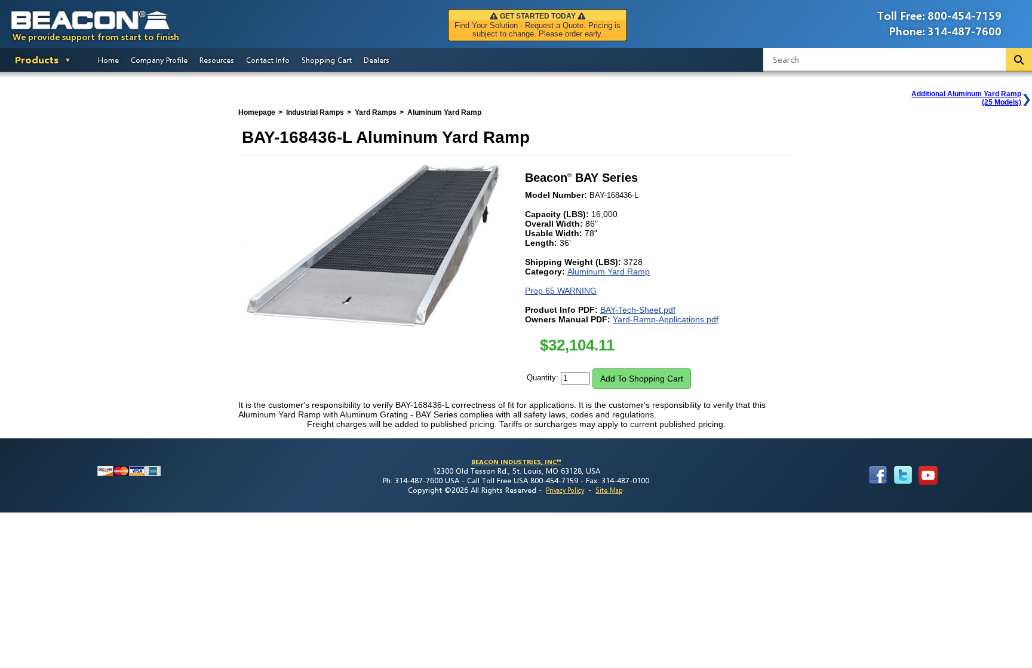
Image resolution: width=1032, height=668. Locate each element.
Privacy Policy (565, 490)
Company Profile (159, 60)
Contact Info (268, 60)
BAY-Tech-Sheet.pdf (637, 310)
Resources (216, 60)
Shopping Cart (327, 60)
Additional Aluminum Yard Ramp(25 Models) (966, 98)
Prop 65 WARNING (561, 290)
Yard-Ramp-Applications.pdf (665, 319)
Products (37, 59)
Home (108, 60)
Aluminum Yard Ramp (608, 271)
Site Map (608, 490)
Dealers (376, 60)
